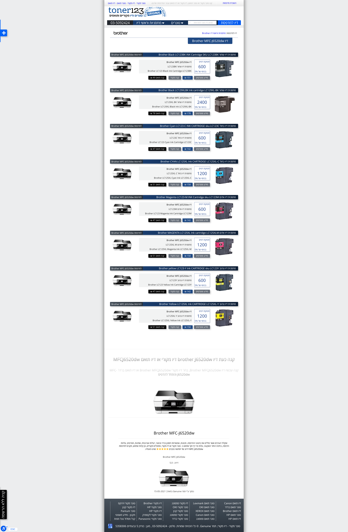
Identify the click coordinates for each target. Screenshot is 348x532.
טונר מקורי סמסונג (179, 515)
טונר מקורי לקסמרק (152, 515)
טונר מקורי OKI (180, 507)
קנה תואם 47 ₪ (157, 148)
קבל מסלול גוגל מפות (124, 518)
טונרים (175, 22)
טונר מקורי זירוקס (126, 503)
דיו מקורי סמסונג (180, 503)
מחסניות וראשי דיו (148, 22)
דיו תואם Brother (232, 511)
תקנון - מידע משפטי (125, 515)
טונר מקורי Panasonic (150, 518)
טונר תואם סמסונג (205, 518)
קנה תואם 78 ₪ (157, 113)
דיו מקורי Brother (153, 503)
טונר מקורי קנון (180, 511)
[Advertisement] (207, 12)
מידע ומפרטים (202, 77)
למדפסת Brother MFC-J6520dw (126, 54)
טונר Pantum (128, 511)
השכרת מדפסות (229, 3)
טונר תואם (121, 3)
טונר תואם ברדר (233, 507)
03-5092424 (120, 22)
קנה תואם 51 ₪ (157, 184)
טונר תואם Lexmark (203, 503)
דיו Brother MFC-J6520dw (179, 62)
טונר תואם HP (233, 515)
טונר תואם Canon (205, 515)
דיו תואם (111, 3)
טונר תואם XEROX (205, 511)
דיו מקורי (131, 3)
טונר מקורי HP (154, 507)
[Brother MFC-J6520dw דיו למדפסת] (174, 413)
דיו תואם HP (234, 518)
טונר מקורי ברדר (180, 518)
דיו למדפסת (229, 22)
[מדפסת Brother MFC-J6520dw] (174, 485)
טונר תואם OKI (206, 507)
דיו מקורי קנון (128, 507)
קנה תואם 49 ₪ (157, 77)
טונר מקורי (141, 3)
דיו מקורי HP (155, 511)
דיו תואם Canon (232, 503)
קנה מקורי (174, 77)
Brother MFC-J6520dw (174, 433)
